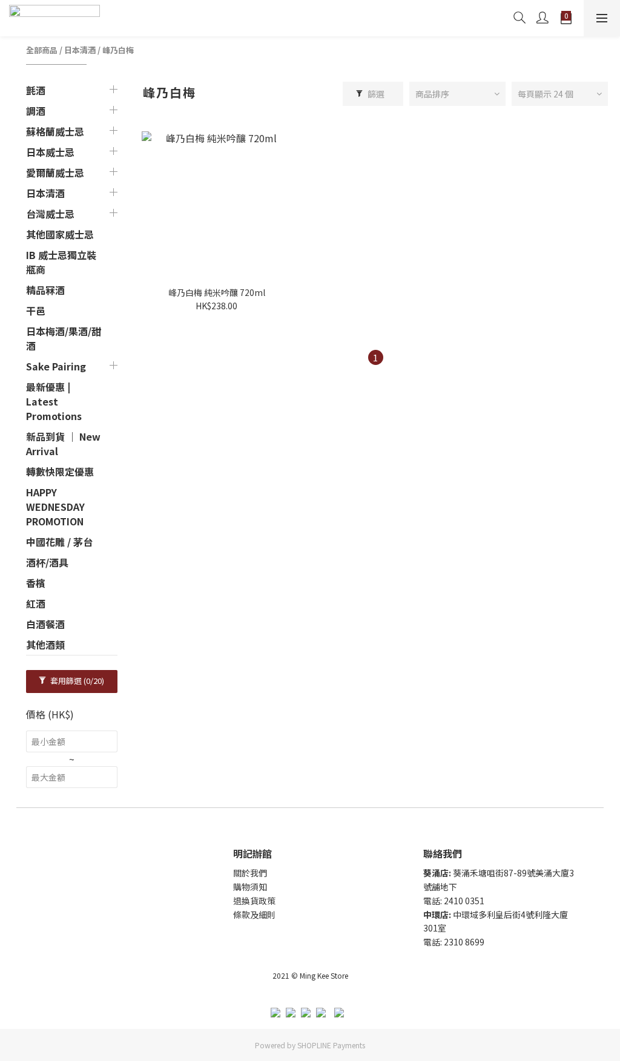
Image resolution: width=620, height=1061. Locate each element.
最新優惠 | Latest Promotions (54, 401)
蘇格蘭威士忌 (55, 131)
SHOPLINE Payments (331, 1045)
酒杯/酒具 (47, 562)
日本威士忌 (50, 152)
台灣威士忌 (50, 213)
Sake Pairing (56, 366)
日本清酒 (80, 50)
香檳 (35, 583)
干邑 (35, 310)
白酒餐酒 (45, 624)
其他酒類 (45, 644)
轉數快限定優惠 (60, 471)
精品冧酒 (45, 290)
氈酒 (35, 90)
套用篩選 (76, 680)
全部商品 (42, 50)
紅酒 (35, 603)
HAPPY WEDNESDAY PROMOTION (55, 506)
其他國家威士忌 (60, 234)
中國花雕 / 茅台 (59, 541)
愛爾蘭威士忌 (55, 172)
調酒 (35, 110)
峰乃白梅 (118, 50)
